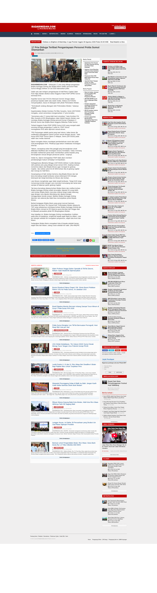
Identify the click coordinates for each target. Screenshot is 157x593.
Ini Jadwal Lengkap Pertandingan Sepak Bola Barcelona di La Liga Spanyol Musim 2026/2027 (117, 198)
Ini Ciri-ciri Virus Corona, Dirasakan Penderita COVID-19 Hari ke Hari (116, 318)
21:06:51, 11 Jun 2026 (65, 331)
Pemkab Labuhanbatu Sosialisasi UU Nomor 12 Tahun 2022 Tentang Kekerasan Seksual (117, 291)
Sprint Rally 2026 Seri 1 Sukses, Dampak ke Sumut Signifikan (116, 518)
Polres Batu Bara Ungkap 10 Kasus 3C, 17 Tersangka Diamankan (116, 207)
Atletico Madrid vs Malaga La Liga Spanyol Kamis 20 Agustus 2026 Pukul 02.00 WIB (117, 98)
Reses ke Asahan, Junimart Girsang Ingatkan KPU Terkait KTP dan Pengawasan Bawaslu (116, 274)
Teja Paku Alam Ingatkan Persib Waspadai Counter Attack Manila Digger (117, 124)
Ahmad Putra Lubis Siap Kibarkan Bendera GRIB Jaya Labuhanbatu (117, 161)
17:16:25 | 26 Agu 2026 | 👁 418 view (117, 260)
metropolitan (46, 240)
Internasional (87, 33)
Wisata (95, 33)
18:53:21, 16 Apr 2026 (65, 370)
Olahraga (70, 33)
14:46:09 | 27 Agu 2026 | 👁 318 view (117, 192)
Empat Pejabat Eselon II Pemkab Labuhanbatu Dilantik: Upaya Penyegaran (117, 133)
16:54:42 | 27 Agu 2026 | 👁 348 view (117, 172)
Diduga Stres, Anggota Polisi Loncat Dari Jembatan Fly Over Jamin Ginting (116, 337)
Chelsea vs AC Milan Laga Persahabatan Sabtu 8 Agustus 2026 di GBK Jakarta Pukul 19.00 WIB (117, 68)
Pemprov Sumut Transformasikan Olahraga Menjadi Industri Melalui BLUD (117, 169)
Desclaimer (46, 536)
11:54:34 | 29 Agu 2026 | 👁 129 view (117, 126)
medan (52, 240)
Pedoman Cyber (54, 536)
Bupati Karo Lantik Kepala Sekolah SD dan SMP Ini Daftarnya (115, 107)
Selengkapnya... (114, 421)
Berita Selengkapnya (65, 283)
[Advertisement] (78, 11)
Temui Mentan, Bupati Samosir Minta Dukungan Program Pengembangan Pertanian (116, 327)
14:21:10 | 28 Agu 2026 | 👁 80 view (117, 146)
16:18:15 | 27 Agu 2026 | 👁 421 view (117, 181)
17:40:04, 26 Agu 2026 (65, 275)
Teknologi (78, 33)
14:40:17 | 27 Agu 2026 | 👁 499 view (117, 201)
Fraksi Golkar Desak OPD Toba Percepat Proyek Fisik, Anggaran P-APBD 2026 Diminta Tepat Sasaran (117, 237)
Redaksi (40, 536)
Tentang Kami (33, 536)
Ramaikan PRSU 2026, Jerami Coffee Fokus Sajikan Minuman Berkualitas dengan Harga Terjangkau (116, 465)
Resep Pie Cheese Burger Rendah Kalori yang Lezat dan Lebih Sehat (117, 483)
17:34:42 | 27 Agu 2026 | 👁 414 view (117, 163)
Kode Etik (62, 536)
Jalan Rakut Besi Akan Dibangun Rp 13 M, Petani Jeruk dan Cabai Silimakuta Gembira (114, 446)
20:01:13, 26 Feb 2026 (65, 408)
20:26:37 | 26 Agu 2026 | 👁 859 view (117, 240)
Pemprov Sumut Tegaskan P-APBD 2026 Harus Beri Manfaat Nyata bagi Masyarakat (116, 152)
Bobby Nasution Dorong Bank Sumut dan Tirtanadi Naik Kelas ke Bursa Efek (117, 227)
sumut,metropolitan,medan (43, 233)
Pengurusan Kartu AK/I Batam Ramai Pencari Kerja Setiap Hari (91, 77)
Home (89, 539)
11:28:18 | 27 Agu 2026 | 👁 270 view (117, 221)
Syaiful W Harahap (57, 312)
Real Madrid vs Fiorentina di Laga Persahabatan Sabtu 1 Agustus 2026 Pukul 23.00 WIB (117, 78)
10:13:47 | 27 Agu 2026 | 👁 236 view (117, 230)
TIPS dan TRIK (103, 33)
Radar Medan (56, 275)
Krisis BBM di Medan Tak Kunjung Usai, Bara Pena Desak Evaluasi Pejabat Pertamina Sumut (116, 510)
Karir (67, 536)
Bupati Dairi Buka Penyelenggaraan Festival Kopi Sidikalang (117, 383)
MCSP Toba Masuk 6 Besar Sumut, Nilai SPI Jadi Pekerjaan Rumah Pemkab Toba (116, 247)
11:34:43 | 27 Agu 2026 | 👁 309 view (117, 210)
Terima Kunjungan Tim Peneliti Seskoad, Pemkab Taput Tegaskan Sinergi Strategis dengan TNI (116, 188)
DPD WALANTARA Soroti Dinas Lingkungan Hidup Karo (91, 100)
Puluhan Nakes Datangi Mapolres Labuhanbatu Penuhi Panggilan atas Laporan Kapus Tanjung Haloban (117, 217)
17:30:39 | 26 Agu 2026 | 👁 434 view (117, 250)
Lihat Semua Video (114, 454)
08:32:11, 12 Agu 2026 (65, 294)
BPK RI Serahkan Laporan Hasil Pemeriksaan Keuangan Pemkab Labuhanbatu (117, 300)
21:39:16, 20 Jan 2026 (65, 428)
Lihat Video (105, 451)
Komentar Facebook (94, 256)
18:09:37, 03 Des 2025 (66, 449)
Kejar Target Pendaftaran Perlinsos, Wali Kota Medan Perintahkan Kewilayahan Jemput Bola (117, 256)
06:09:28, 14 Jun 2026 (68, 312)
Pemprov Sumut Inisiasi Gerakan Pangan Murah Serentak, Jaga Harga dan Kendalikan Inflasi (117, 178)
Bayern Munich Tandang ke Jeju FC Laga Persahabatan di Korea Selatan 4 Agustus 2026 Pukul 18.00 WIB (117, 88)
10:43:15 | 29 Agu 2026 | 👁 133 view (117, 135)
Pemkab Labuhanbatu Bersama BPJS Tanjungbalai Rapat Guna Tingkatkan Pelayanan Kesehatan (91, 119)
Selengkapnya (114, 491)
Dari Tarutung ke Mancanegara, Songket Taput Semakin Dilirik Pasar (117, 501)
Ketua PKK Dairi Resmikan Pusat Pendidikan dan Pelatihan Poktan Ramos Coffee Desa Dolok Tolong (115, 403)
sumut (39, 240)
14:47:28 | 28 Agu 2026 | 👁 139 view (117, 155)
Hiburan (63, 33)
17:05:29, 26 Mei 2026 (65, 350)
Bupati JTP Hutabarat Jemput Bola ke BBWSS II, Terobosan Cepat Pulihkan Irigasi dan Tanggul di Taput (116, 142)
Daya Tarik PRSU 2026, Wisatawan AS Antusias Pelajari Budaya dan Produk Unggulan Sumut (117, 475)
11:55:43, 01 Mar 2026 (65, 389)
